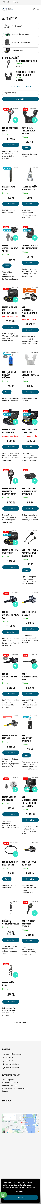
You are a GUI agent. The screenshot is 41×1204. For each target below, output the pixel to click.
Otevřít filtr (20, 99)
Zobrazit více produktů (19, 86)
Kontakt (5, 1091)
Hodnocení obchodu (9, 1085)
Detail (26, 148)
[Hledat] (4, 2)
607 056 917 (10, 1058)
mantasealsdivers (12, 1064)
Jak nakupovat (8, 1080)
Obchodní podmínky (10, 1082)
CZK (14, 2)
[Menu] (37, 9)
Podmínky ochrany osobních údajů (15, 1088)
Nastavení (20, 1192)
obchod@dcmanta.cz (14, 1054)
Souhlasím (20, 1197)
